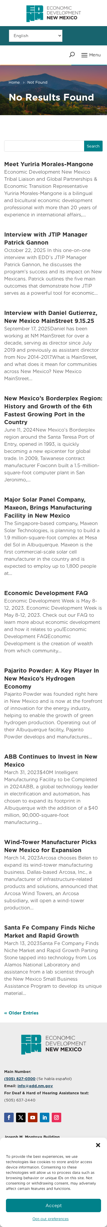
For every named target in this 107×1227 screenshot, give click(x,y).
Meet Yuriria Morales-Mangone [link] (48, 164)
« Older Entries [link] (21, 1013)
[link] (53, 24)
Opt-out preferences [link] (50, 1219)
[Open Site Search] (72, 54)
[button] (98, 1145)
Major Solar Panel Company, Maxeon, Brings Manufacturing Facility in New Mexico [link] (48, 507)
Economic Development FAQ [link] (46, 593)
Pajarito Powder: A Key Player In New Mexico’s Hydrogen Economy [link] (51, 678)
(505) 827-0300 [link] (19, 1079)
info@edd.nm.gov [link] (35, 1086)
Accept (53, 1205)
